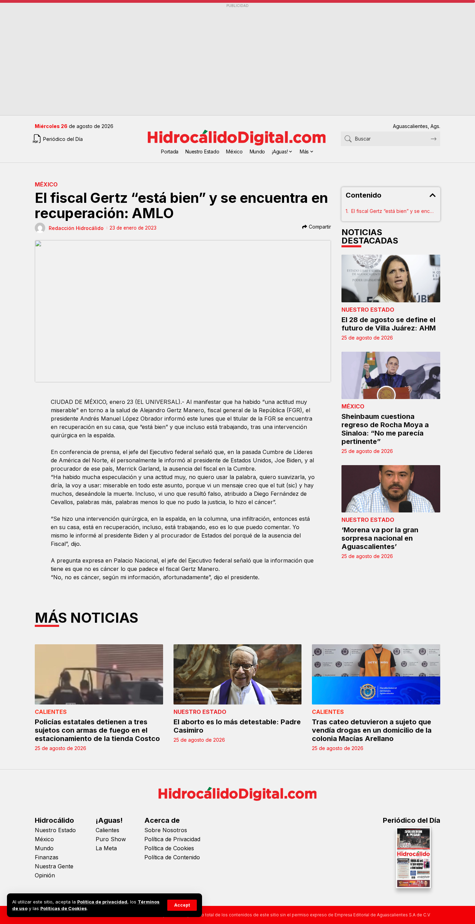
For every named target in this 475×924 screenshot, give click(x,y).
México (46, 184)
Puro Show (111, 839)
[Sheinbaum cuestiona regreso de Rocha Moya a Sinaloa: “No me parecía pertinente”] (390, 375)
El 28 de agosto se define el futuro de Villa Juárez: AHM (388, 324)
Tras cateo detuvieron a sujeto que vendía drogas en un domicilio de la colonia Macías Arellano (372, 730)
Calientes (51, 711)
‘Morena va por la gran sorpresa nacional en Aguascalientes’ (379, 538)
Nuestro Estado (367, 309)
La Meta (106, 848)
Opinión (45, 875)
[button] (182, 905)
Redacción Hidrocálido (76, 228)
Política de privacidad (102, 902)
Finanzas (46, 857)
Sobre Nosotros (165, 830)
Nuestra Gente (54, 866)
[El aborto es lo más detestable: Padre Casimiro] (238, 674)
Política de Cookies (169, 848)
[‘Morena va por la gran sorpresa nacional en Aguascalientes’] (390, 488)
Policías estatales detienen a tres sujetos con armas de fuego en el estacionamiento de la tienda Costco (97, 730)
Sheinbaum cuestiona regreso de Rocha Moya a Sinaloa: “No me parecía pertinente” (385, 429)
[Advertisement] (237, 59)
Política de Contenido (172, 857)
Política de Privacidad (172, 839)
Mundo (44, 848)
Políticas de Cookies (63, 908)
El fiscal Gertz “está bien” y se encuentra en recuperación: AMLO (393, 211)
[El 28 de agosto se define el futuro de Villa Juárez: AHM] (390, 278)
